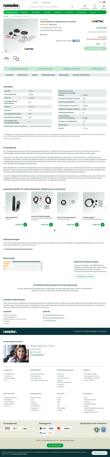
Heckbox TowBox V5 (89, 380)
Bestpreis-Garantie (35, 397)
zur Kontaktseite (38, 355)
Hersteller (60, 380)
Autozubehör (69, 12)
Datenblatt (9, 75)
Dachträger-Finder (35, 376)
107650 (85, 106)
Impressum (87, 401)
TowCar (60, 397)
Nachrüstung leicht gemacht (65, 382)
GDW (59, 401)
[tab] (7, 59)
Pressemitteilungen (9, 401)
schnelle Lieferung (97, 69)
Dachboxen (24, 12)
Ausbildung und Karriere (10, 397)
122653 (85, 95)
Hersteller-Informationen (81, 75)
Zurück (6, 16)
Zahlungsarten (34, 410)
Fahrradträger (36, 12)
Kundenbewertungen (89, 404)
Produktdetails (22, 75)
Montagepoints (81, 12)
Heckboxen (58, 12)
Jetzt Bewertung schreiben (85, 276)
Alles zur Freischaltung (63, 378)
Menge (98, 44)
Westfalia (60, 410)
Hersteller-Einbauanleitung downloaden (19, 249)
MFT (59, 404)
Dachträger (47, 12)
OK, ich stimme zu (99, 453)
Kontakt (33, 401)
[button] (94, 6)
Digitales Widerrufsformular (91, 412)
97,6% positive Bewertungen (19, 69)
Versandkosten (35, 408)
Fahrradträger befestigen (90, 374)
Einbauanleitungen (48, 75)
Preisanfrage (34, 404)
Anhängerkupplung (11, 12)
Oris (59, 406)
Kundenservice (36, 394)
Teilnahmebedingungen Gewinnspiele (93, 408)
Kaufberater (61, 386)
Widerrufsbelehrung (89, 410)
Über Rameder (9, 394)
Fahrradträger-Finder (36, 378)
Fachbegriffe (61, 376)
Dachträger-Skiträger (9, 378)
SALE (94, 12)
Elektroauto (61, 374)
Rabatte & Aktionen (9, 404)
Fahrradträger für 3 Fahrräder (91, 376)
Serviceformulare (35, 406)
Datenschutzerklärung (90, 399)
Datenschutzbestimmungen (19, 454)
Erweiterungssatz (89, 217)
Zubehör (35, 75)
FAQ (32, 399)
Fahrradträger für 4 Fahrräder (91, 378)
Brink (59, 399)
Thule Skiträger (61, 408)
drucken (45, 34)
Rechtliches (87, 394)
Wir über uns (7, 406)
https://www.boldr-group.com (55, 318)
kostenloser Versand (45, 69)
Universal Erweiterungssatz (40, 216)
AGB (85, 397)
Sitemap (86, 406)
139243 (85, 118)
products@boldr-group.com (54, 315)
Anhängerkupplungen (65, 370)
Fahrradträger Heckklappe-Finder (39, 380)
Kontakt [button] (35, 2)
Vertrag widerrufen (55, 445)
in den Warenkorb (96, 48)
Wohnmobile (61, 384)
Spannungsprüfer (12, 217)
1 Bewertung (53, 24)
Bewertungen (63, 75)
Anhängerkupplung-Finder (38, 374)
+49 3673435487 (50, 320)
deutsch (100, 2)
